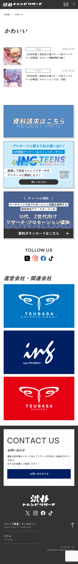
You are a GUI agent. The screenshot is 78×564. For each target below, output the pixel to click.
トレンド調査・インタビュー (20, 525)
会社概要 (52, 539)
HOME (7, 14)
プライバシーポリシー (59, 543)
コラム (8, 537)
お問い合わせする (39, 473)
